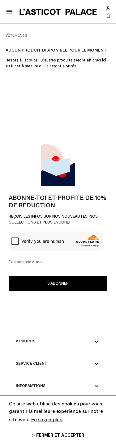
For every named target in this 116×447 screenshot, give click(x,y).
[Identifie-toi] (108, 8)
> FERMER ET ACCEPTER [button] (58, 435)
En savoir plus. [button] (47, 420)
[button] (108, 15)
